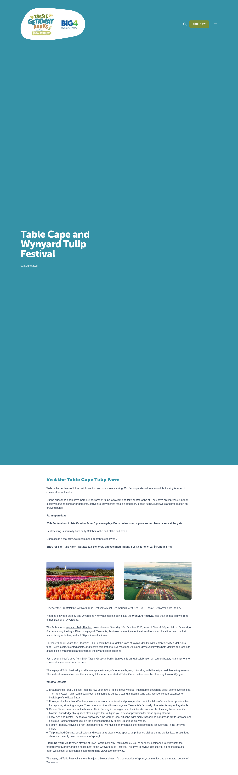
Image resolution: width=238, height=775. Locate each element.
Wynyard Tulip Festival (79, 627)
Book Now (199, 24)
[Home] (53, 24)
